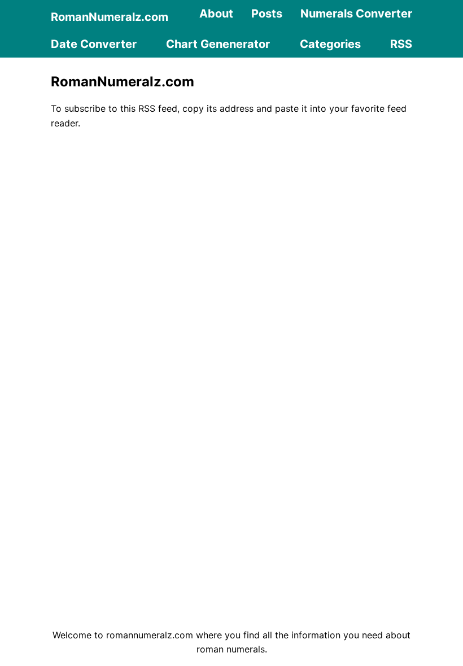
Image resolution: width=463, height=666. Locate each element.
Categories (330, 44)
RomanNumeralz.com (109, 17)
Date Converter (94, 44)
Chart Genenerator (218, 44)
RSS (401, 44)
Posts (266, 13)
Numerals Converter (356, 13)
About (216, 13)
